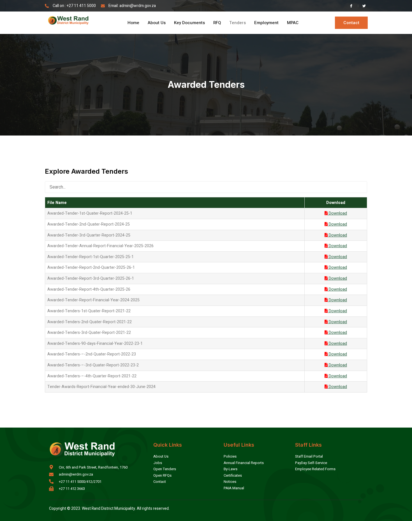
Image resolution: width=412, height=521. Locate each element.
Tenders (237, 23)
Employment (266, 23)
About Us (157, 23)
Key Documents (189, 23)
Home (133, 23)
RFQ (217, 23)
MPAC (292, 23)
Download (337, 213)
